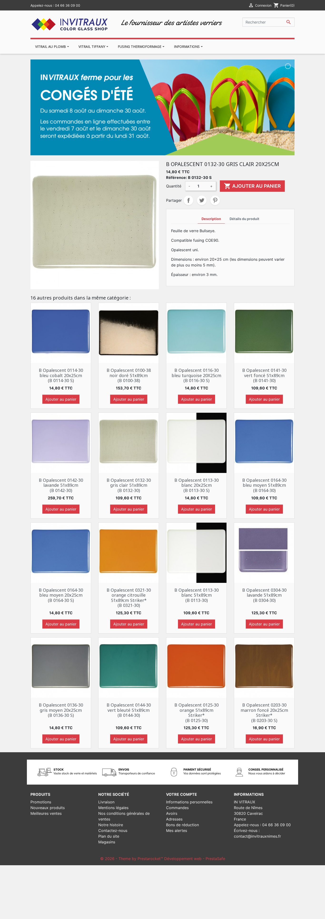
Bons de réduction (182, 824)
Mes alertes (176, 830)
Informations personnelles (189, 802)
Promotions (40, 802)
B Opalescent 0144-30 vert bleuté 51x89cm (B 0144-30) (129, 710)
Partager (188, 200)
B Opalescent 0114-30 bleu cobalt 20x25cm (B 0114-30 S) (61, 375)
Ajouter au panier (252, 186)
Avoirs (171, 813)
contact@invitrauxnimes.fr (257, 836)
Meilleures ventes (46, 813)
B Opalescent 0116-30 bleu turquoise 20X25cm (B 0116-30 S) (196, 375)
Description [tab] (211, 219)
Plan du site (108, 836)
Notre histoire (110, 824)
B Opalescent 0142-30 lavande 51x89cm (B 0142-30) (61, 485)
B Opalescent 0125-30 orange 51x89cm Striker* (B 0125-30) (196, 712)
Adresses (174, 819)
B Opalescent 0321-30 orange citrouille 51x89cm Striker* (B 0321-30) (129, 597)
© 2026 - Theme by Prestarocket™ (132, 858)
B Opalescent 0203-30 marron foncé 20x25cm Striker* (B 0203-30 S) (264, 712)
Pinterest (215, 200)
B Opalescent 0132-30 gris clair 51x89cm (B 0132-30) (129, 485)
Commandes (177, 807)
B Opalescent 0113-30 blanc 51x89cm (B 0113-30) (196, 595)
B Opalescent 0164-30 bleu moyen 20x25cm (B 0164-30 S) (61, 595)
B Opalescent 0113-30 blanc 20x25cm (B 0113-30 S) (196, 485)
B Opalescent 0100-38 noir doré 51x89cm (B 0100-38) (129, 375)
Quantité (173, 186)
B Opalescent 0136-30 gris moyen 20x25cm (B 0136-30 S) (61, 710)
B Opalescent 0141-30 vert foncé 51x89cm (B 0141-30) (264, 375)
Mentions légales (113, 807)
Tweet (202, 200)
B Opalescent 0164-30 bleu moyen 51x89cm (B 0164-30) (264, 485)
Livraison (106, 802)
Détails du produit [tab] (244, 219)
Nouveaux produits (47, 807)
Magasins (106, 842)
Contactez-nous (112, 830)
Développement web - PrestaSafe (194, 858)
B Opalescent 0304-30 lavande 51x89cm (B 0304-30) (264, 595)
